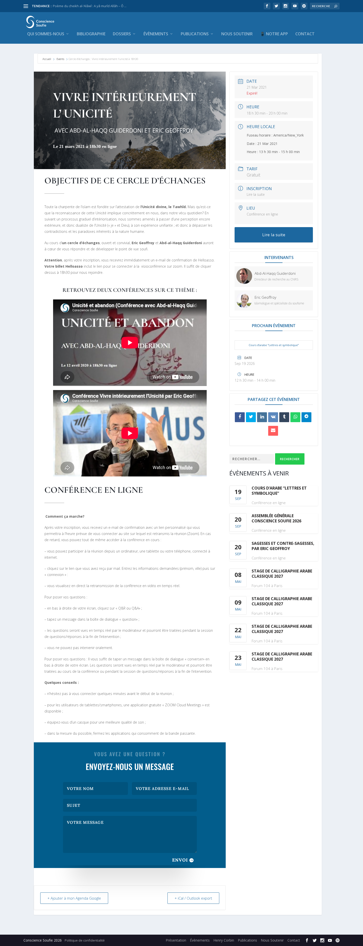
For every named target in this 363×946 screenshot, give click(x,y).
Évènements (155, 34)
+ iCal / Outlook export (193, 898)
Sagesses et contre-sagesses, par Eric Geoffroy (283, 546)
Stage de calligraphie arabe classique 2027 (282, 573)
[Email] (273, 431)
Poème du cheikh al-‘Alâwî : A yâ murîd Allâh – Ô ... (89, 6)
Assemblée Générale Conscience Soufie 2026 (276, 518)
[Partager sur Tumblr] (284, 417)
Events (60, 59)
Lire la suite (256, 194)
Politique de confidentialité (85, 940)
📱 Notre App (274, 34)
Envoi (180, 860)
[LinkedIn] (262, 417)
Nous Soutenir (237, 34)
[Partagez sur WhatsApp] (295, 417)
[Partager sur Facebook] (240, 417)
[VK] (273, 417)
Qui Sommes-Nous (45, 34)
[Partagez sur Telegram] (306, 417)
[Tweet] (251, 417)
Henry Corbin (223, 940)
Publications (195, 34)
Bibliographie (91, 34)
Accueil (47, 59)
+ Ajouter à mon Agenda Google (74, 898)
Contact (305, 34)
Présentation (176, 940)
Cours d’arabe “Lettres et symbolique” (274, 345)
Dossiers (122, 34)
